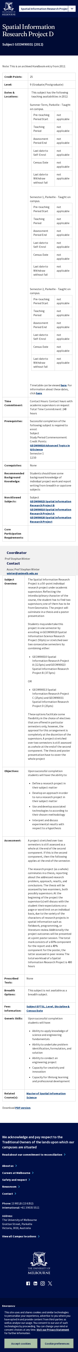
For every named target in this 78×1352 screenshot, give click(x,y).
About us (8, 1166)
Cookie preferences (57, 1343)
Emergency (8, 1306)
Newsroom (9, 1186)
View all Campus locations (19, 1236)
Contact (7, 1193)
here (64, 385)
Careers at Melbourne (16, 1173)
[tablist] (47, 8)
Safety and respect (14, 1179)
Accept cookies (21, 1343)
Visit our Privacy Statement (53, 1329)
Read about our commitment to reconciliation (32, 1154)
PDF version (22, 1107)
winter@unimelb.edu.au (22, 573)
